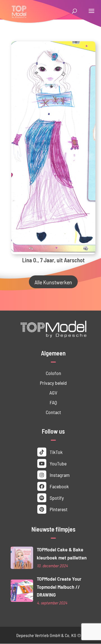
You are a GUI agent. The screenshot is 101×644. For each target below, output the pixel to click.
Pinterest (58, 509)
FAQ (53, 402)
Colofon (53, 373)
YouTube (57, 463)
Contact (53, 412)
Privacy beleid (53, 382)
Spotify (56, 497)
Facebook (59, 486)
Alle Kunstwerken (53, 281)
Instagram (59, 475)
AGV (53, 392)
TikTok (56, 452)
